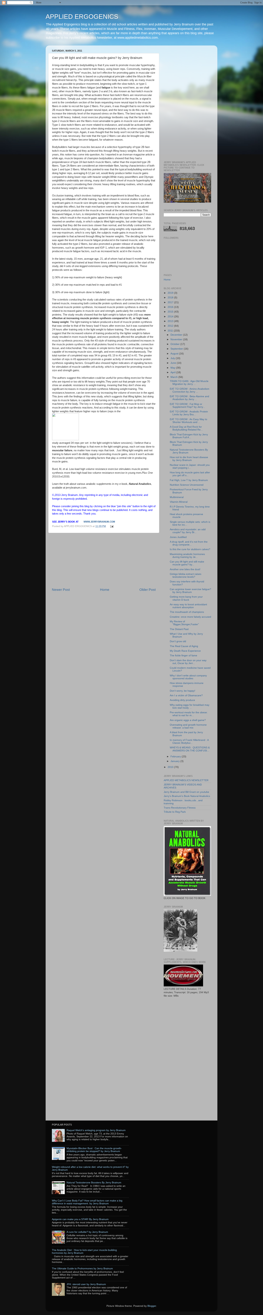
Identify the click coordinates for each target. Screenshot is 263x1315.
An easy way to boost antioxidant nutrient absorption (188, 606)
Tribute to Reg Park (175, 812)
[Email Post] (111, 526)
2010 (171, 767)
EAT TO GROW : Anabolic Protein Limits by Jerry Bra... (189, 413)
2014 (171, 316)
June (174, 363)
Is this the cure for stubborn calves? (190, 549)
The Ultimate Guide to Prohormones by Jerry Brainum (82, 1268)
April (173, 372)
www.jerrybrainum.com (99, 521)
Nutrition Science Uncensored (186, 485)
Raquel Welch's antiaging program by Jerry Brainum (96, 1130)
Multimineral (177, 497)
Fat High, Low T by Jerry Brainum (189, 480)
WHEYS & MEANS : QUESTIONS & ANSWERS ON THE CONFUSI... (190, 749)
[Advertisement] (104, 560)
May (173, 367)
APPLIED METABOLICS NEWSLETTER (186, 780)
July (173, 358)
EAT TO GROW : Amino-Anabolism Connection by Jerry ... (189, 390)
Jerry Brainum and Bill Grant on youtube (186, 792)
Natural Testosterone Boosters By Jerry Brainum (94, 1182)
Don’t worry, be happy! (182, 690)
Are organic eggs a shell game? (188, 720)
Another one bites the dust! (185, 569)
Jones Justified (178, 537)
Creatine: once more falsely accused (190, 617)
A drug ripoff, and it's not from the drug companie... (189, 543)
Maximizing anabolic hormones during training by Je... (187, 555)
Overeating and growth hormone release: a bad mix (188, 726)
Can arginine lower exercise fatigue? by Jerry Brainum (190, 590)
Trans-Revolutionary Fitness (180, 807)
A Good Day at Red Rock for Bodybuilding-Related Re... (186, 428)
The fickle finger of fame (183, 655)
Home (104, 590)
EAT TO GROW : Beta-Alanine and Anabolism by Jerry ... (189, 398)
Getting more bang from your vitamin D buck (186, 598)
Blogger (151, 1306)
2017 (171, 302)
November (177, 339)
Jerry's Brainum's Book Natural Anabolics (187, 796)
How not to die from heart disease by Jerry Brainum (189, 458)
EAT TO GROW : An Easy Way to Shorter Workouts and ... (188, 421)
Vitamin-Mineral (178, 502)
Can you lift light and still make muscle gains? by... (187, 563)
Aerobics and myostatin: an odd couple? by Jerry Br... (188, 531)
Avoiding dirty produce (182, 700)
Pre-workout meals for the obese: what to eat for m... (189, 714)
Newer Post (61, 590)
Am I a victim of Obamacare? (186, 695)
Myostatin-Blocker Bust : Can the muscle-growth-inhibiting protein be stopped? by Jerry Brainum (94, 1150)
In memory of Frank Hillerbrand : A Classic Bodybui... (189, 741)
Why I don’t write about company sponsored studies (188, 677)
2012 (171, 325)
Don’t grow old (178, 641)
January (175, 761)
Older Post (147, 590)
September (177, 348)
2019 (171, 293)
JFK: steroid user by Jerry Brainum (86, 1284)
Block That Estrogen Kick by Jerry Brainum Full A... (189, 436)
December (177, 334)
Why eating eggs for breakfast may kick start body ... (189, 706)
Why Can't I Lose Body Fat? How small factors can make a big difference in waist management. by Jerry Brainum (87, 1202)
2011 (171, 330)
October (175, 344)
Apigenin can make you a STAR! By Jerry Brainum (80, 1219)
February (176, 756)
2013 (171, 321)
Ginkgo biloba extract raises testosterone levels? (185, 575)
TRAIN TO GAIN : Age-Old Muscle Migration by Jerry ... (189, 382)
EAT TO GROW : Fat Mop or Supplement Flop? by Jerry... (187, 405)
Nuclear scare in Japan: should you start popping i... (190, 466)
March (174, 377)
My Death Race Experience (185, 651)
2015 (171, 311)
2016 (171, 307)
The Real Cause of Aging (184, 646)
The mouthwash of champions (187, 612)
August (175, 353)
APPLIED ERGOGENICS (82, 16)
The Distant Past (179, 629)
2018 (171, 297)
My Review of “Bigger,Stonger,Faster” (184, 623)
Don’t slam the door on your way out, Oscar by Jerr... (188, 662)
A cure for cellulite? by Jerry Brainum (87, 1232)
